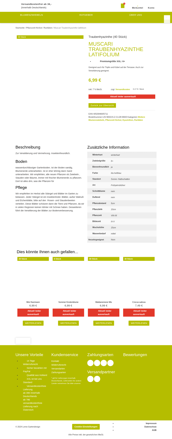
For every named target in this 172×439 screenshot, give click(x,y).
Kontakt (55, 361)
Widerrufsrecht (58, 365)
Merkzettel (137, 8)
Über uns (135, 15)
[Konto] (151, 4)
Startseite (20, 28)
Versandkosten (122, 89)
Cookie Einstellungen (85, 426)
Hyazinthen (127, 120)
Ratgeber (86, 15)
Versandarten (58, 368)
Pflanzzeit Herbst (34, 28)
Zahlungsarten (58, 372)
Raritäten (48, 28)
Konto (151, 8)
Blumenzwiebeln (31, 15)
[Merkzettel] (138, 4)
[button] (167, 13)
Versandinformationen (60, 386)
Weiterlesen (33, 323)
